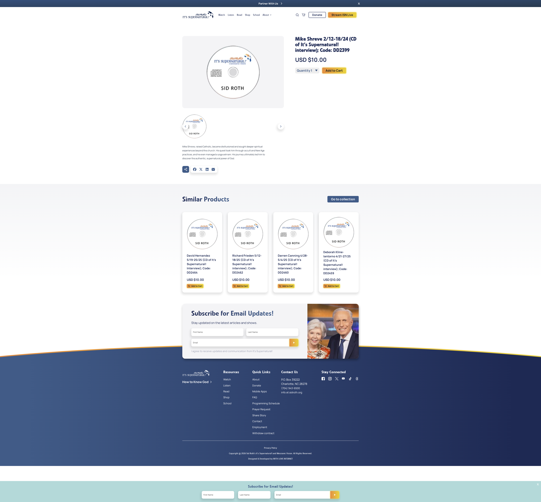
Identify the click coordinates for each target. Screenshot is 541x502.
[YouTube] (343, 378)
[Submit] (293, 342)
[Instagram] (330, 378)
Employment (259, 427)
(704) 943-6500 (290, 388)
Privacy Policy (270, 447)
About (266, 14)
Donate (317, 15)
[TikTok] (350, 378)
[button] (359, 3)
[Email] (213, 169)
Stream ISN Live (342, 15)
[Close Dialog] (538, 484)
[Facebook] (194, 169)
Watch (221, 14)
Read (239, 14)
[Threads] (357, 378)
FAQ (254, 397)
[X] (201, 169)
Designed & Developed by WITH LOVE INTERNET (270, 458)
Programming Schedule (266, 403)
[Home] (198, 15)
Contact (257, 421)
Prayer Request (261, 409)
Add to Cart (334, 70)
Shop (247, 14)
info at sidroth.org (291, 392)
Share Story (259, 415)
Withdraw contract (263, 433)
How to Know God (195, 382)
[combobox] (307, 70)
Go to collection (343, 199)
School (256, 14)
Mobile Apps (259, 391)
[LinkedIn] (207, 169)
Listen (231, 14)
